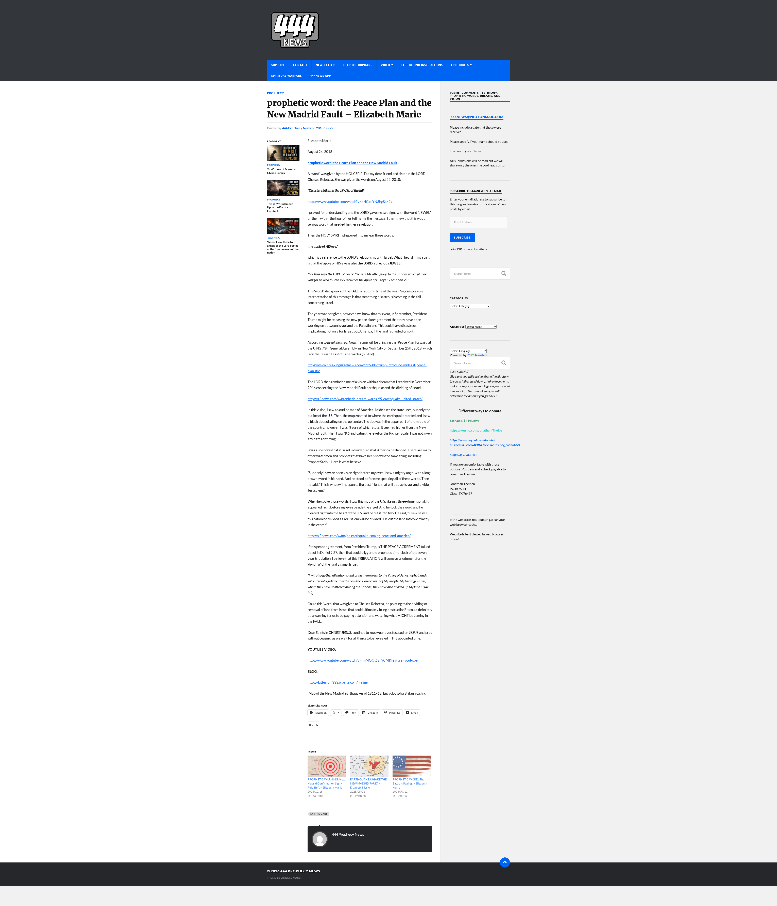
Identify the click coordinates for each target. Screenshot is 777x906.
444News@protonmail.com (477, 117)
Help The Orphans (357, 65)
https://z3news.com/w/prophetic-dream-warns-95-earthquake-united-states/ (365, 399)
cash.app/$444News (464, 420)
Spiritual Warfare (286, 75)
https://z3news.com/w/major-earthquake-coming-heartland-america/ (359, 536)
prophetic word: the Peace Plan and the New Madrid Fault (352, 163)
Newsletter (325, 65)
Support (278, 65)
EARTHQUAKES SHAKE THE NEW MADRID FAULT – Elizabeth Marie (368, 783)
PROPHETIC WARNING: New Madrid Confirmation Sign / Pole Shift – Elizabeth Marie (326, 783)
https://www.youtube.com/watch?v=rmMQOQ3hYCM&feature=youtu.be (363, 660)
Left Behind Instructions (422, 65)
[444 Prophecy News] (388, 30)
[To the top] (505, 862)
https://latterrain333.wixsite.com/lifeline (338, 682)
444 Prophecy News (296, 128)
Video (385, 65)
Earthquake (319, 813)
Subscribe (462, 237)
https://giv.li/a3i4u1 (463, 454)
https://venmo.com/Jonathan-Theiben (477, 430)
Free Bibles (460, 65)
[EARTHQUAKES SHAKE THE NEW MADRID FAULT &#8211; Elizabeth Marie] (369, 767)
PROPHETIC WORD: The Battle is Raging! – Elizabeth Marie (410, 783)
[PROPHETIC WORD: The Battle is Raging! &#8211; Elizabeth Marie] (412, 767)
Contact (300, 65)
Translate (480, 355)
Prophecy (275, 93)
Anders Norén (292, 877)
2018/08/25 (324, 128)
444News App (320, 75)
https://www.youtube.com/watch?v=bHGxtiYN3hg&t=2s (350, 201)
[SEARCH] (504, 273)
